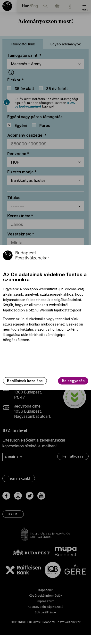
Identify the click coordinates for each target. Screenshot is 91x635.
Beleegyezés (73, 381)
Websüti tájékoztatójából (60, 310)
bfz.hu (34, 310)
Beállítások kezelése (25, 381)
